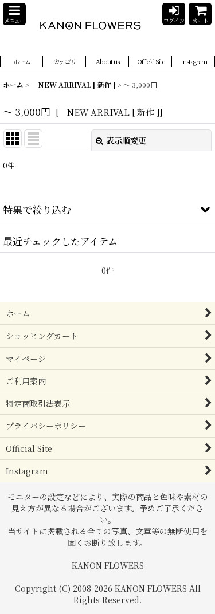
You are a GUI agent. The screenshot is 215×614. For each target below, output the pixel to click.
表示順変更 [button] (126, 140)
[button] (14, 14)
